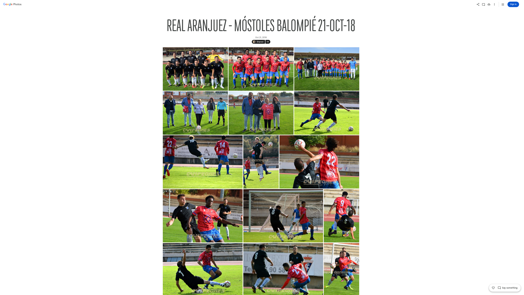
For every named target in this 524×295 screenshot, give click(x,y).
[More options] (494, 4)
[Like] (493, 288)
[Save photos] (489, 4)
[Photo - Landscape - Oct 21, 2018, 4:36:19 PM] (283, 215)
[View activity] (483, 4)
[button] (503, 4)
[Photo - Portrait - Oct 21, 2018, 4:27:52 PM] (261, 162)
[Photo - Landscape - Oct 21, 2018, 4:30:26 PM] (195, 69)
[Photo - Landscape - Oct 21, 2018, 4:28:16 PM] (203, 162)
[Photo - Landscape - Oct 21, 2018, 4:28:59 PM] (261, 113)
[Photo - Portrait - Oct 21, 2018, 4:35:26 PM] (341, 215)
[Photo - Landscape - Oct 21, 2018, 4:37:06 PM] (203, 215)
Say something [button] (509, 288)
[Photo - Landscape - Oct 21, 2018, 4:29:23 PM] (195, 113)
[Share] (478, 4)
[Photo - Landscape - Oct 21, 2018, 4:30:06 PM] (261, 69)
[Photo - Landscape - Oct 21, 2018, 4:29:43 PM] (326, 69)
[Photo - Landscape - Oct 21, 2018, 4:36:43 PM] (319, 162)
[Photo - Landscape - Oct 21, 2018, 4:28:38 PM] (326, 113)
